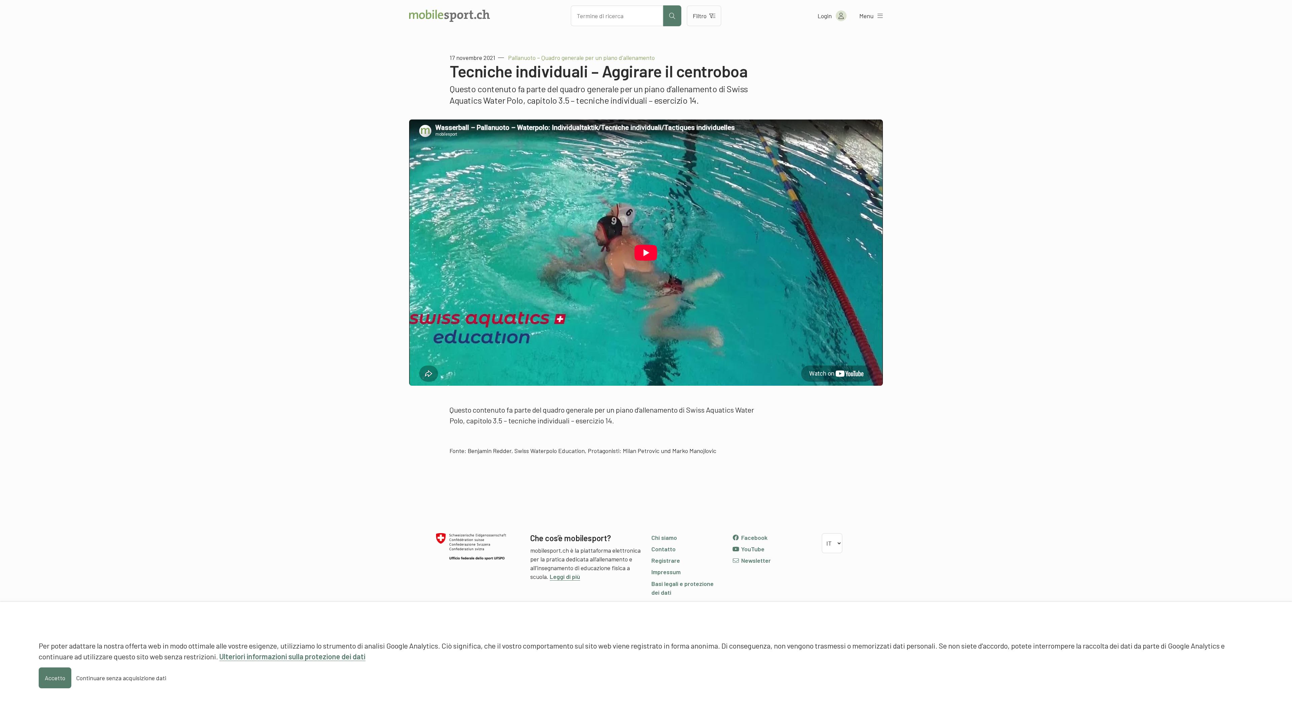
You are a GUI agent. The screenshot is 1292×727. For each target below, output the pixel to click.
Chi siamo (664, 537)
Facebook (753, 537)
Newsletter (755, 560)
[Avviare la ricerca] (672, 15)
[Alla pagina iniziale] (449, 15)
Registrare (665, 560)
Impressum (666, 572)
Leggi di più (565, 576)
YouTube (752, 549)
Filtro (700, 16)
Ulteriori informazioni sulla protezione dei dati (292, 656)
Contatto (663, 549)
